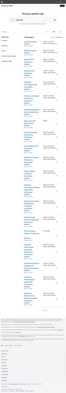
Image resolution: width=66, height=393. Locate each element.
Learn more (60, 329)
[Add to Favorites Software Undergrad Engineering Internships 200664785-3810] (57, 161)
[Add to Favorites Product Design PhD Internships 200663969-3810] (57, 149)
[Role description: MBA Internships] (63, 52)
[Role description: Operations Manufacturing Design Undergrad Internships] (63, 299)
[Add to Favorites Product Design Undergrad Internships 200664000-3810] (57, 175)
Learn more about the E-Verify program (46, 327)
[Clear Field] (55, 20)
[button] (56, 2)
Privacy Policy (4, 391)
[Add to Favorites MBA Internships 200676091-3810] (57, 52)
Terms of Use (12, 391)
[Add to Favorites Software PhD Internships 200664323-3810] (57, 62)
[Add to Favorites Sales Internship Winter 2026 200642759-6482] (57, 124)
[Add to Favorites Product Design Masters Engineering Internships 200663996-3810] (57, 221)
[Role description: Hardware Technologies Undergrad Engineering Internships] (63, 251)
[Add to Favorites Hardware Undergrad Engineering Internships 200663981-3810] (57, 100)
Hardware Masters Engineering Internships (30, 134)
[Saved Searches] (48, 32)
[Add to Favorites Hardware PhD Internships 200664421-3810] (57, 74)
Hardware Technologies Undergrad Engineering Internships (29, 249)
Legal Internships (30, 42)
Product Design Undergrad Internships (29, 173)
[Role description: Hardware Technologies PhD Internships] (63, 86)
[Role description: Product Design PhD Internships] (63, 149)
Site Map (31, 391)
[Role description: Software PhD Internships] (63, 62)
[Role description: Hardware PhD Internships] (63, 74)
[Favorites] (54, 32)
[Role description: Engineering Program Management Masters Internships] (63, 267)
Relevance (57, 37)
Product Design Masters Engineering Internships (31, 219)
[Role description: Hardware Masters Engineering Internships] (63, 136)
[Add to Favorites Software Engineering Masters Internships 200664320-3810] (57, 113)
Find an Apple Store (14, 384)
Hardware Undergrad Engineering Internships (31, 98)
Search (62, 5)
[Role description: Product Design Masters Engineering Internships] (63, 221)
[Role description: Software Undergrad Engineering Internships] (63, 161)
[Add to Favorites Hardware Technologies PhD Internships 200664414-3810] (57, 86)
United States (4, 386)
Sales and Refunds (20, 391)
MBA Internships (30, 51)
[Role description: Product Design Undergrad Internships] (63, 175)
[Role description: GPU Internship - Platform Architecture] (63, 235)
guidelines (22, 336)
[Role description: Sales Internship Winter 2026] (63, 124)
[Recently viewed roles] (61, 32)
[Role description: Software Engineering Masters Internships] (63, 112)
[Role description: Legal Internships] (63, 43)
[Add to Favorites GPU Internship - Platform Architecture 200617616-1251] (57, 235)
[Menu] (64, 2)
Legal (26, 391)
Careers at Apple (7, 6)
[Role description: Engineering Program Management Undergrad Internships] (63, 206)
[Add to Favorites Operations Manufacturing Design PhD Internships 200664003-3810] (57, 282)
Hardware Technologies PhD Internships (30, 84)
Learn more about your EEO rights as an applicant (24, 321)
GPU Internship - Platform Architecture (31, 232)
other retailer (23, 384)
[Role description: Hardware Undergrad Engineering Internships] (63, 100)
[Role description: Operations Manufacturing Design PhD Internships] (63, 282)
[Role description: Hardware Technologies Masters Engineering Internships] (63, 190)
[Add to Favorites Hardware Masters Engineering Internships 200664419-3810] (57, 136)
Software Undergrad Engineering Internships (31, 159)
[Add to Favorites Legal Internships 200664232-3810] (57, 43)
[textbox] (33, 20)
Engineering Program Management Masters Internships (31, 265)
